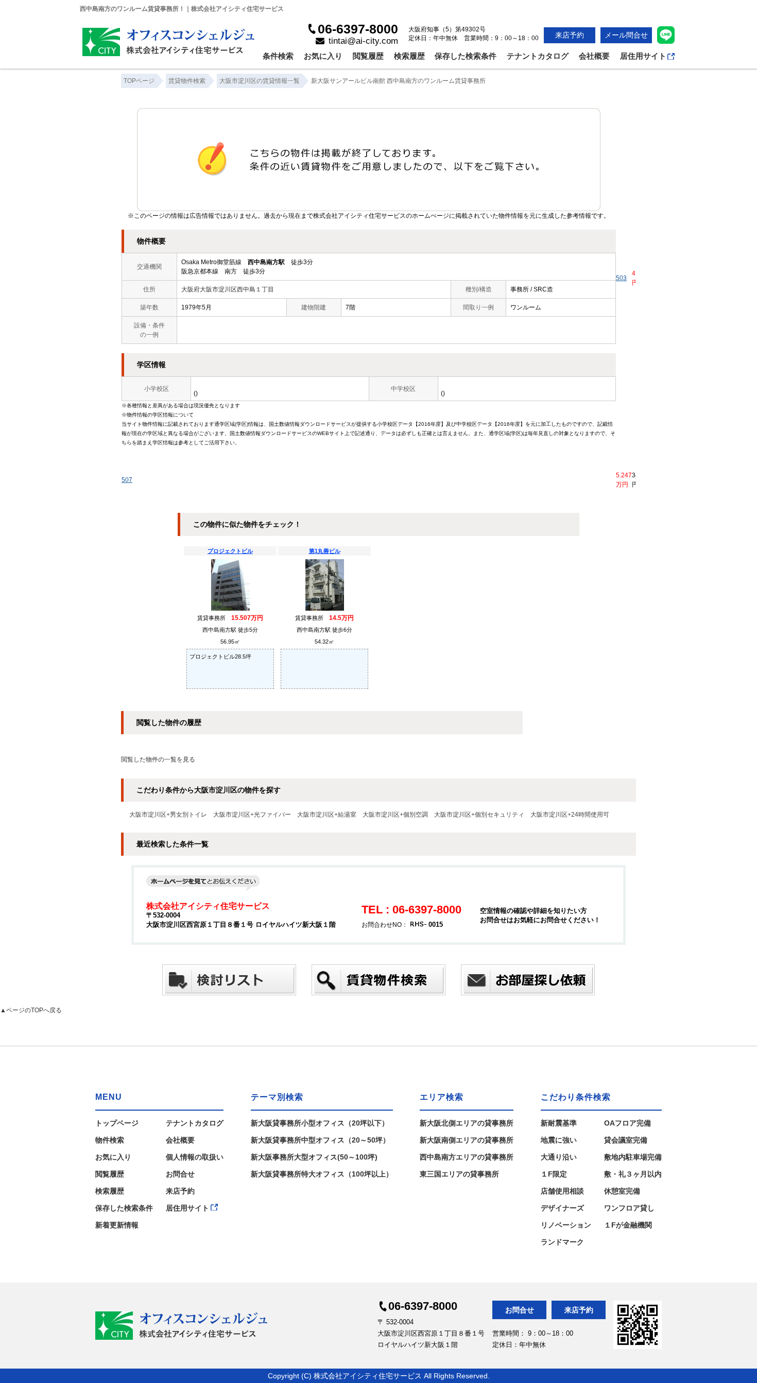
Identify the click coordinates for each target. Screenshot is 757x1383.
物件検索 (109, 1140)
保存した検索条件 (465, 55)
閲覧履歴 (368, 55)
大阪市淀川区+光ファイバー (252, 814)
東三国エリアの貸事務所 (459, 1174)
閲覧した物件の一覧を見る (158, 759)
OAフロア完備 (627, 1123)
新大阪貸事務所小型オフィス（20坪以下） (320, 1123)
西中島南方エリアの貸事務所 (466, 1157)
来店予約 (569, 35)
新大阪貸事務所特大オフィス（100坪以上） (322, 1174)
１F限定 (554, 1174)
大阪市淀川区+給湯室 (326, 814)
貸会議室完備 (625, 1140)
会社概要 (594, 55)
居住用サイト (643, 55)
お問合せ (180, 1174)
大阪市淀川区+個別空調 (395, 814)
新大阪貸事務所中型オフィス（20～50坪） (320, 1140)
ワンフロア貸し (629, 1208)
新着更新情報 (117, 1225)
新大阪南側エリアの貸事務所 (466, 1140)
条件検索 (278, 55)
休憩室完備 (622, 1191)
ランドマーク (562, 1242)
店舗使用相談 (562, 1191)
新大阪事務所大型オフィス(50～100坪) (314, 1157)
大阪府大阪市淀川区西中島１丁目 (227, 289)
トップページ (117, 1123)
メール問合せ (626, 35)
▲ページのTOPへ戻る (31, 1010)
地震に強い (559, 1140)
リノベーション (566, 1225)
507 (127, 479)
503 (621, 278)
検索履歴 (409, 55)
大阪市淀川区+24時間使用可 (569, 814)
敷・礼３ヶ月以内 (633, 1174)
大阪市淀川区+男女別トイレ (168, 814)
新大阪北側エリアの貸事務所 (466, 1123)
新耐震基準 (559, 1123)
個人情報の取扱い (194, 1157)
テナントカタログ (538, 55)
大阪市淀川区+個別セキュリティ (479, 814)
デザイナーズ (562, 1208)
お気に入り (323, 55)
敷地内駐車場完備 (633, 1157)
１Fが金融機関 (628, 1225)
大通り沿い (559, 1157)
